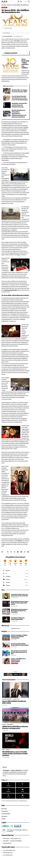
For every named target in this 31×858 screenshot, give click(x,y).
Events (4, 724)
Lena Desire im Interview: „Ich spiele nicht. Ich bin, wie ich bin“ (19, 595)
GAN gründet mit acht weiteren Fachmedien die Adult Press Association (19, 611)
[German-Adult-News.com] (5, 1)
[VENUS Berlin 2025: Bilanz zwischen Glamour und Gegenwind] (15, 715)
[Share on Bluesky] (17, 552)
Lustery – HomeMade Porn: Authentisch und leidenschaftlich (18, 660)
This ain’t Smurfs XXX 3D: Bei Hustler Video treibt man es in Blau (19, 652)
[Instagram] (15, 576)
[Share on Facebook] (7, 552)
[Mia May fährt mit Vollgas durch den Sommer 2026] (7, 91)
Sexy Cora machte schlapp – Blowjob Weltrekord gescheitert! (20, 644)
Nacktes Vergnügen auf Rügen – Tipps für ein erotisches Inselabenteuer (19, 636)
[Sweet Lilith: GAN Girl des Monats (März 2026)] (15, 690)
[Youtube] (15, 579)
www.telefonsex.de (8, 855)
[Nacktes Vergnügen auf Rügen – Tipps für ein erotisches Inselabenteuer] (6, 637)
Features (9, 5)
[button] (18, 1)
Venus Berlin (10, 724)
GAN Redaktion (7, 36)
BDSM (3, 749)
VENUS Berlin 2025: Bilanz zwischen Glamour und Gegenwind (15, 727)
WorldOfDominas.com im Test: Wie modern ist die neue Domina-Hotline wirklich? (15, 753)
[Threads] (15, 582)
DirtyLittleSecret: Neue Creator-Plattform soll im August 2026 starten (20, 603)
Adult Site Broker (7, 843)
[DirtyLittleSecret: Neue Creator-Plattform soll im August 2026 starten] (6, 604)
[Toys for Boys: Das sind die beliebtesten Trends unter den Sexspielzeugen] (7, 98)
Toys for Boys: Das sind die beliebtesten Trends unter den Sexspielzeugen (20, 97)
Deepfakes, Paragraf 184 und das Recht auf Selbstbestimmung (19, 105)
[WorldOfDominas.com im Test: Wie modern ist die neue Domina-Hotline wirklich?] (15, 740)
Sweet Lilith (16, 699)
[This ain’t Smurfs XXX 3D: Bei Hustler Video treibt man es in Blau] (6, 653)
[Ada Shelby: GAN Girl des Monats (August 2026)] (6, 619)
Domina (7, 749)
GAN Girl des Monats (7, 699)
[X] (15, 573)
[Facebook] (15, 570)
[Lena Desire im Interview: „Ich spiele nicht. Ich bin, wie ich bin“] (6, 596)
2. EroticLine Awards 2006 (10, 290)
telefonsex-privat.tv (8, 852)
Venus (19, 540)
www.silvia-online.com (9, 850)
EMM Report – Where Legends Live (12, 838)
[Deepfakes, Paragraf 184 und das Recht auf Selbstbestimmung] (7, 105)
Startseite (4, 5)
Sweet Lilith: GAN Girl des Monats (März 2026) (14, 702)
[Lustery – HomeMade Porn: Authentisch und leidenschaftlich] (6, 661)
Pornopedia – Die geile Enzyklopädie (12, 841)
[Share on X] (11, 552)
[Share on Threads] (14, 552)
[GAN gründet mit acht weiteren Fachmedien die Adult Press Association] (6, 612)
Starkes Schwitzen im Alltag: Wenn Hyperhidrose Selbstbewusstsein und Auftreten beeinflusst (19, 113)
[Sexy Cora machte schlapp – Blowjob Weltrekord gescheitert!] (6, 645)
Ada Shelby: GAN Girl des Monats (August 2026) (18, 618)
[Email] (21, 552)
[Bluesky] (15, 585)
